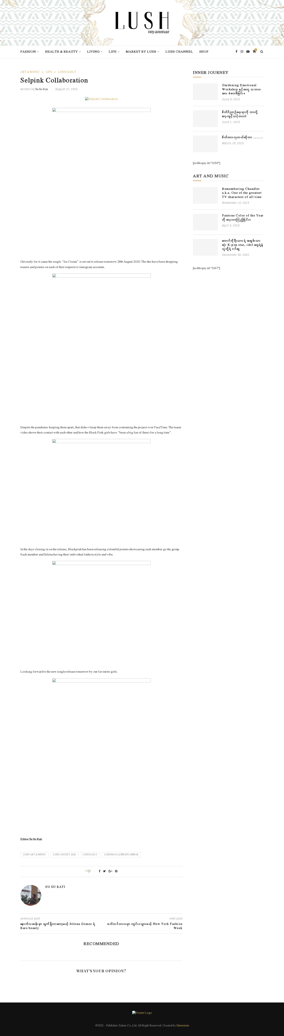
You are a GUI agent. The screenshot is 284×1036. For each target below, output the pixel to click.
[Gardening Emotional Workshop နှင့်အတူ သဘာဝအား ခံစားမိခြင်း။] (205, 91)
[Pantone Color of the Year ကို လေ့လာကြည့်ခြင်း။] (205, 222)
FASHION (28, 52)
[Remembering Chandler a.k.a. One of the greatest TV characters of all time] (205, 195)
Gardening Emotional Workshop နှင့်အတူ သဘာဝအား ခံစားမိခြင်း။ (241, 89)
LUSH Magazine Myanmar (121, 854)
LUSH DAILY (67, 72)
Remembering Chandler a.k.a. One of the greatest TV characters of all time (242, 193)
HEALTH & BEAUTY (61, 52)
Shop (204, 52)
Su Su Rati (41, 89)
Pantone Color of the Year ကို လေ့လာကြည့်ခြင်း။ (243, 218)
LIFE (113, 52)
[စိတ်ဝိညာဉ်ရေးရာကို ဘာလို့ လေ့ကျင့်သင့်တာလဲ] (205, 118)
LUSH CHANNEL (179, 52)
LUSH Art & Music (34, 854)
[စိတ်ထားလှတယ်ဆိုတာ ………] (205, 143)
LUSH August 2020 (64, 854)
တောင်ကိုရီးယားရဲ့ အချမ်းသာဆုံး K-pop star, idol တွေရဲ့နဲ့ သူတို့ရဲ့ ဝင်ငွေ (242, 245)
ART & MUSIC (30, 72)
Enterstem (183, 1026)
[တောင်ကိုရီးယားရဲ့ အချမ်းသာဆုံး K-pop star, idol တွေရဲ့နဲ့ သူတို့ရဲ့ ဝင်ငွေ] (205, 247)
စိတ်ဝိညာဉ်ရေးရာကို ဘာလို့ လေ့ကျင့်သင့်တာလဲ (240, 114)
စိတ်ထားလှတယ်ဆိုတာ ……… (242, 137)
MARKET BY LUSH (141, 52)
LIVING (93, 52)
